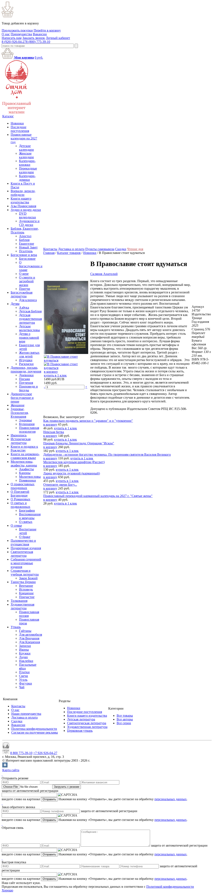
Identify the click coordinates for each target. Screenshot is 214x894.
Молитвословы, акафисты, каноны (24, 463)
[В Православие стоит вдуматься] (66, 353)
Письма (24, 379)
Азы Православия (23, 206)
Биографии (27, 510)
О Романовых (20, 499)
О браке (24, 537)
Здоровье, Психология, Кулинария (20, 412)
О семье (16, 525)
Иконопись (19, 435)
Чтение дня (135, 249)
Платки (24, 672)
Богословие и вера (24, 255)
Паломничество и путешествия (23, 542)
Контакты (50, 249)
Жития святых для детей (29, 354)
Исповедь (26, 589)
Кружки (25, 653)
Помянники (27, 480)
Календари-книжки (27, 162)
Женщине (17, 405)
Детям (15, 304)
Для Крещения (29, 642)
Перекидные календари (28, 170)
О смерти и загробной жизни (27, 281)
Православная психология (29, 429)
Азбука (24, 307)
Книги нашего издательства (21, 200)
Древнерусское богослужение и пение (22, 397)
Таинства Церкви (23, 582)
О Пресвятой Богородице (20, 493)
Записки (25, 646)
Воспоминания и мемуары (30, 516)
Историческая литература (21, 441)
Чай (21, 687)
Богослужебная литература (21, 294)
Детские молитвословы (29, 328)
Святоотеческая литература (22, 553)
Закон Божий (28, 578)
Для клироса (28, 300)
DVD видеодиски (27, 215)
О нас (6, 34)
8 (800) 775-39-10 (38, 41)
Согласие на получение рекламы (34, 732)
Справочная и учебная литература (25, 572)
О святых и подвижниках (20, 505)
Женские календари (26, 155)
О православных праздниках (22, 486)
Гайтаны (25, 631)
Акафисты (26, 469)
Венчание (26, 585)
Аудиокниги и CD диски (29, 223)
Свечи (23, 676)
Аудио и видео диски (26, 210)
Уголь (23, 679)
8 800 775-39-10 (21, 753)
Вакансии (40, 34)
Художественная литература (22, 606)
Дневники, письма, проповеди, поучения (26, 369)
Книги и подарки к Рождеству (24, 448)
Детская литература (81, 719)
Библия (24, 240)
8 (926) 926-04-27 (14, 41)
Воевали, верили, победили (23, 193)
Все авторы (125, 719)
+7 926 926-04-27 (45, 753)
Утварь (16, 627)
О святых (25, 522)
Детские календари (26, 147)
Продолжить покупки (17, 30)
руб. (39, 57)
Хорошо (7, 890)
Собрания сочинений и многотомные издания (26, 563)
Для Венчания (29, 638)
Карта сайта (10, 770)
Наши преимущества (26, 713)
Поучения (26, 382)
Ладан (23, 657)
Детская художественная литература (30, 318)
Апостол (25, 236)
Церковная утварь (80, 730)
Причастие (26, 597)
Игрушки (25, 360)
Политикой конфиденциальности (170, 886)
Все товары (125, 715)
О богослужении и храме (30, 266)
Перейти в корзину (47, 30)
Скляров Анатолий (104, 274)
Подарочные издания (26, 548)
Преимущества (21, 34)
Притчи (24, 288)
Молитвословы (30, 476)
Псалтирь (26, 251)
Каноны (25, 473)
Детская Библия (30, 311)
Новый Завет (28, 247)
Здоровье (25, 420)
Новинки (17, 123)
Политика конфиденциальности (34, 728)
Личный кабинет (58, 38)
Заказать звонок (33, 38)
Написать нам (12, 38)
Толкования (19, 600)
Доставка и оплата (71, 249)
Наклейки (26, 661)
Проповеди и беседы (28, 388)
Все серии (124, 723)
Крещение (26, 593)
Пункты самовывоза (99, 249)
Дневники (26, 375)
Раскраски (26, 364)
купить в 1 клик (55, 375)
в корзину (51, 371)
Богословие (27, 258)
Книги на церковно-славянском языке (25, 456)
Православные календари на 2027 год (24, 138)
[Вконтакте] (5, 766)
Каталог (8, 116)
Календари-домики (27, 177)
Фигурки (25, 683)
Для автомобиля (30, 634)
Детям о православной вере (29, 337)
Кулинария (26, 424)
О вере (24, 273)
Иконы (24, 649)
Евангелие (26, 243)
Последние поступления (20, 129)
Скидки (120, 249)
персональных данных (170, 799)
